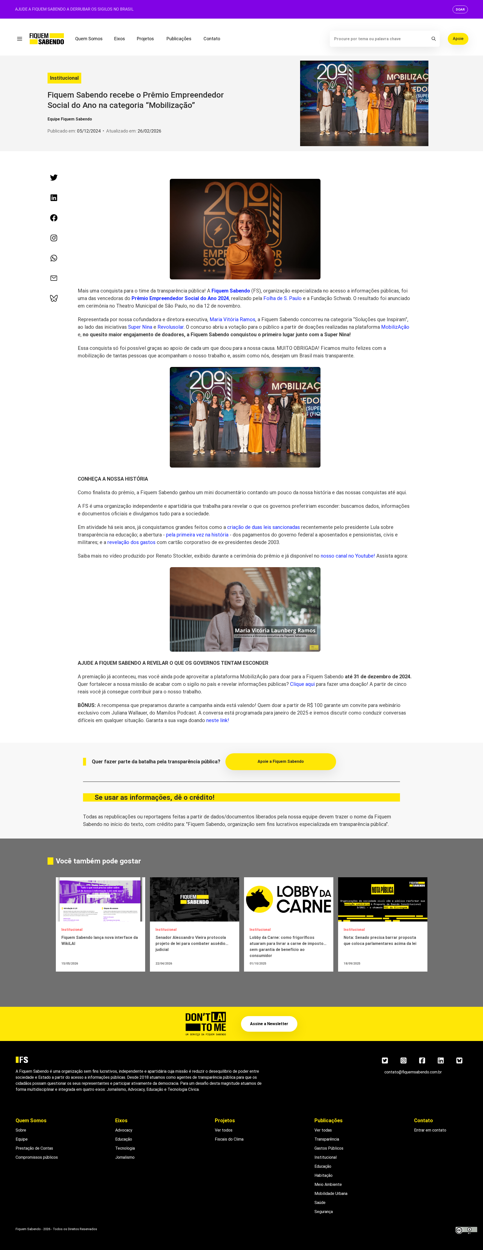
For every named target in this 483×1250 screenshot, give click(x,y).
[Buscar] (434, 39)
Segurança (323, 1211)
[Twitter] (385, 1061)
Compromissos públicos (37, 1157)
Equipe (22, 1139)
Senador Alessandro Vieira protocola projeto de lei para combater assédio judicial (190, 943)
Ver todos (223, 1130)
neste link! (217, 720)
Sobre (21, 1130)
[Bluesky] (459, 1061)
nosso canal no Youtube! (348, 556)
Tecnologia (125, 1148)
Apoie (458, 38)
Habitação (323, 1175)
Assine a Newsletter (269, 1023)
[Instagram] (403, 1061)
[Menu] (20, 39)
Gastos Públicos (328, 1148)
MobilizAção (395, 327)
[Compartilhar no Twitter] (54, 177)
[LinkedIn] (441, 1061)
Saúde (320, 1202)
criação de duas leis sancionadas (263, 527)
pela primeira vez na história (197, 535)
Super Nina (140, 327)
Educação (123, 1139)
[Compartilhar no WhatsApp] (54, 258)
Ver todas (323, 1130)
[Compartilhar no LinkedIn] (54, 197)
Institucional (64, 78)
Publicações (179, 38)
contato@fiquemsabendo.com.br (413, 1072)
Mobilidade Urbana (330, 1193)
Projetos (145, 38)
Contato (212, 38)
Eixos (119, 38)
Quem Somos (89, 38)
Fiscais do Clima (229, 1139)
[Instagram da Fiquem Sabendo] (54, 238)
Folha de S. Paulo (282, 298)
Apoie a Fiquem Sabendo (281, 761)
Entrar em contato (430, 1130)
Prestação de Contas (34, 1148)
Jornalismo (125, 1157)
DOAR (460, 9)
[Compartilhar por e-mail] (54, 278)
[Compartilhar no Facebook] (54, 218)
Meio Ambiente (328, 1184)
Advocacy (123, 1130)
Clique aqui (302, 684)
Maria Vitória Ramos (232, 319)
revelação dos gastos (131, 542)
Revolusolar (170, 327)
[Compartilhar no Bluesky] (54, 298)
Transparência (326, 1139)
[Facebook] (422, 1061)
